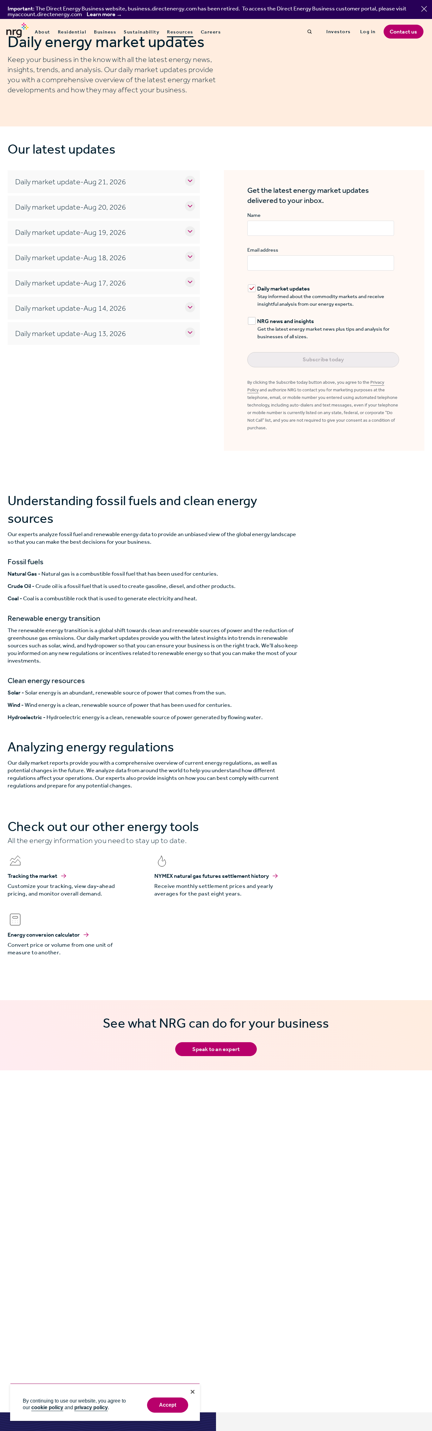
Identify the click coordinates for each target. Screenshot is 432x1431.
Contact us (403, 31)
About (42, 32)
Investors (338, 31)
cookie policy (47, 1407)
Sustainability (141, 32)
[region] (105, 1402)
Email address (262, 250)
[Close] (192, 1392)
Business (105, 32)
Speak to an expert (216, 1049)
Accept (167, 1405)
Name (254, 215)
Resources (180, 32)
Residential (72, 32)
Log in (368, 31)
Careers (211, 32)
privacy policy (91, 1407)
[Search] (309, 31)
